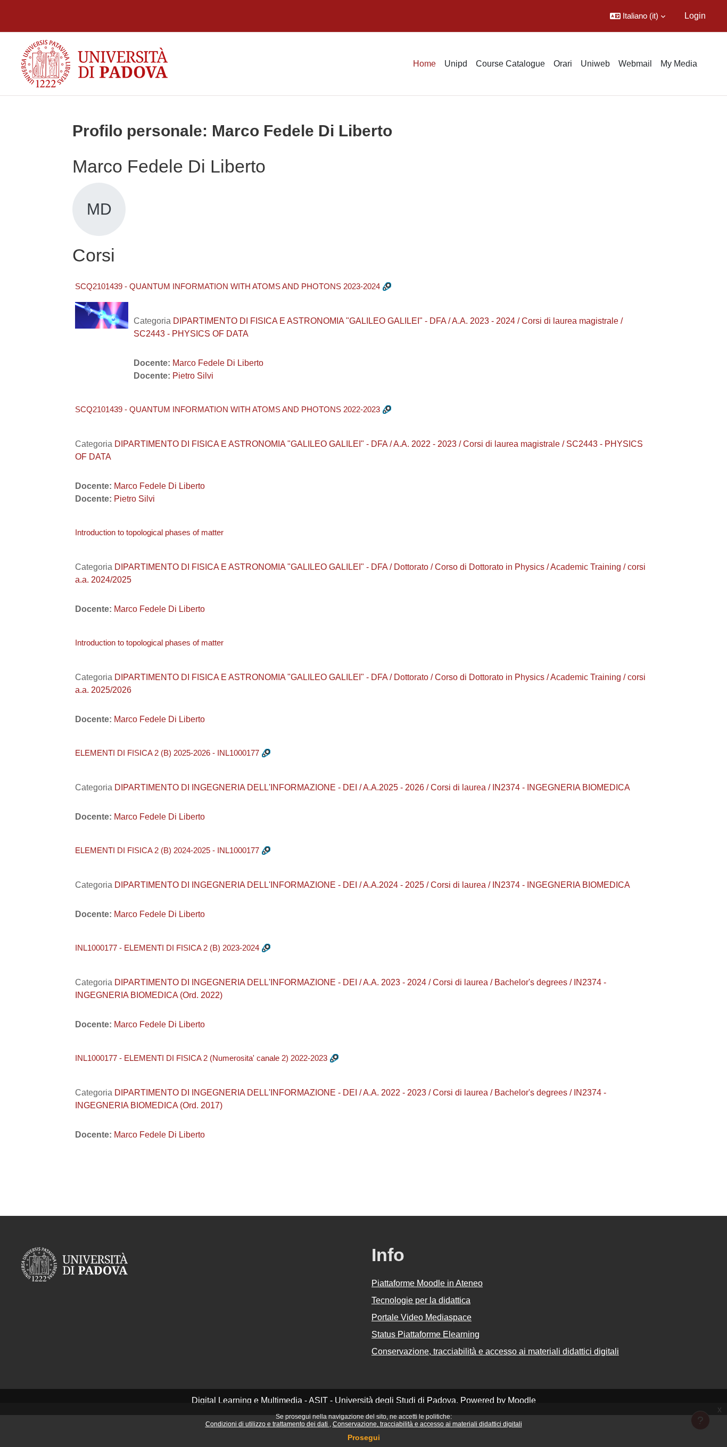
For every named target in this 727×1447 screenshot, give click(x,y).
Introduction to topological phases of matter (149, 532)
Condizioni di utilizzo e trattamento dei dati (267, 1424)
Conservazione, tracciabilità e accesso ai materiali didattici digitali (427, 1424)
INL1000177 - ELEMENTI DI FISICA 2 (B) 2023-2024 (167, 947)
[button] (638, 16)
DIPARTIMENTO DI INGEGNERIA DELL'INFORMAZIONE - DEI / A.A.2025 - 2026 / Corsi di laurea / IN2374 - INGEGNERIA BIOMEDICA (372, 787)
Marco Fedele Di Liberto (217, 362)
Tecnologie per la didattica (420, 1300)
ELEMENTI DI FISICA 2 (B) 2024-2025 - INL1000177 (167, 850)
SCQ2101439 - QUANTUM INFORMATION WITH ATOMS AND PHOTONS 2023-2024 (227, 286)
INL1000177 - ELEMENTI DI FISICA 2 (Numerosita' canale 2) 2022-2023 (201, 1057)
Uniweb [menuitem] (595, 63)
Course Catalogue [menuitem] (510, 63)
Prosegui (364, 1437)
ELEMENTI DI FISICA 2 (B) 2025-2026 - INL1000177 (167, 752)
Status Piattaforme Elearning (425, 1334)
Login (695, 15)
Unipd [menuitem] (455, 63)
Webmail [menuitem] (635, 63)
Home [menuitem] (424, 63)
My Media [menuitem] (678, 63)
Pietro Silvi (192, 375)
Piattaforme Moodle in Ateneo (427, 1283)
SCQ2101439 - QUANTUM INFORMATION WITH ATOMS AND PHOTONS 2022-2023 (227, 409)
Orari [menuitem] (562, 63)
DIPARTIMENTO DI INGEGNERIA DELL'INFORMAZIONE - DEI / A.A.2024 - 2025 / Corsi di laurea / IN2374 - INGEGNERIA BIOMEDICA (372, 884)
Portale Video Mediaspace (421, 1317)
